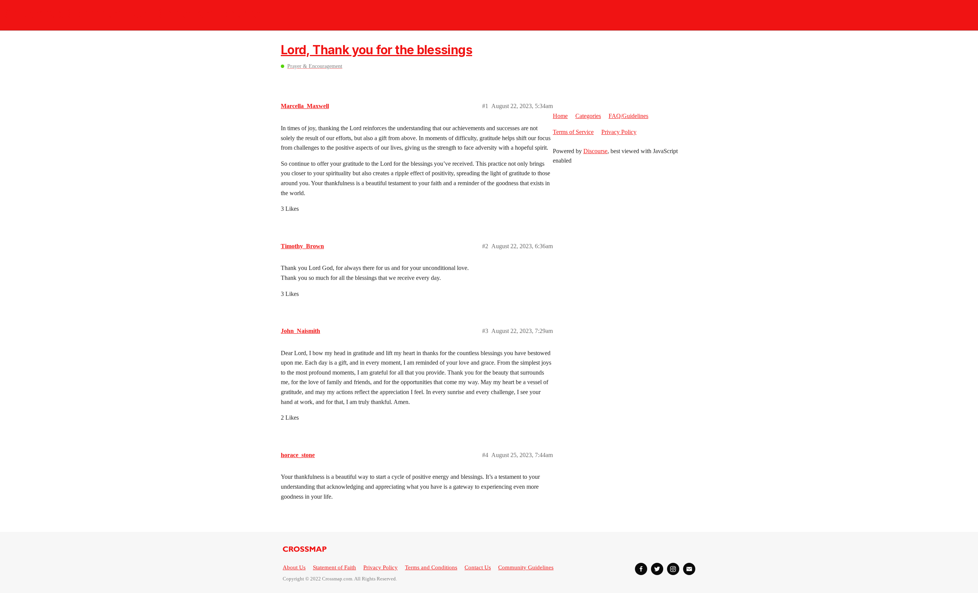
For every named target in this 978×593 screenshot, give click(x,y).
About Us (294, 567)
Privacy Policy (618, 132)
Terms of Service (573, 132)
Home (560, 116)
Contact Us (478, 567)
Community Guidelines (526, 567)
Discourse (595, 151)
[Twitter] (657, 569)
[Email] (689, 569)
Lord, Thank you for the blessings (376, 49)
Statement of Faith (334, 567)
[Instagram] (673, 569)
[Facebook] (641, 569)
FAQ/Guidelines (628, 116)
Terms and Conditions (431, 567)
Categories (588, 116)
